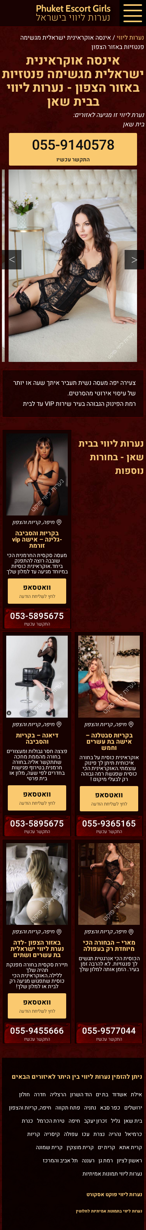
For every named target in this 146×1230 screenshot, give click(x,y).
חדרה (40, 1094)
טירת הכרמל (51, 1121)
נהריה (115, 1134)
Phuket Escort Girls (73, 13)
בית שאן (133, 1121)
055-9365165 (109, 824)
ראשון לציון (129, 1161)
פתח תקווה (67, 1108)
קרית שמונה (49, 1147)
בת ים (102, 1094)
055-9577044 (109, 1031)
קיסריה (52, 1134)
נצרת (99, 1134)
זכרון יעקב (95, 1121)
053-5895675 (37, 616)
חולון (24, 1094)
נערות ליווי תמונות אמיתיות (112, 1174)
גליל (115, 1121)
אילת (136, 1094)
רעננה (88, 1161)
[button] (133, 13)
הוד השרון (81, 1094)
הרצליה (58, 1094)
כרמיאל (133, 1134)
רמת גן (106, 1161)
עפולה (71, 1134)
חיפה (74, 1121)
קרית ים (106, 1147)
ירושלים (133, 1108)
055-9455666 (37, 1031)
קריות (33, 1134)
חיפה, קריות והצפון (30, 1108)
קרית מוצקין (80, 1147)
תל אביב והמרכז (60, 1161)
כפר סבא (110, 1108)
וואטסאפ (37, 587)
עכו (86, 1134)
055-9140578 (73, 145)
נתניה (90, 1108)
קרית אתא (130, 1147)
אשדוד (119, 1094)
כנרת (27, 1121)
